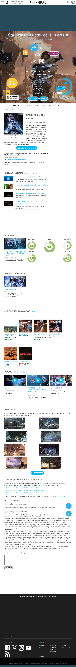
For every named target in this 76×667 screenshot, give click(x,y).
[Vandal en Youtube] (28, 647)
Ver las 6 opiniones (59, 496)
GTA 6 (20, 3)
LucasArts (41, 79)
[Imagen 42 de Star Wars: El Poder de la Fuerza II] (16, 436)
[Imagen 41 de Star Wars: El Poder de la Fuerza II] (49, 423)
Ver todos (35, 311)
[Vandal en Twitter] (14, 647)
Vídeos (59, 105)
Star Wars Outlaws (24, 334)
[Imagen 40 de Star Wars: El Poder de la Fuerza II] (51, 436)
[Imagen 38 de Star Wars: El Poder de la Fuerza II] (16, 463)
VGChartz (41, 656)
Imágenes (52, 105)
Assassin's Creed (15, 1)
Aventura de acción (35, 39)
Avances (37, 105)
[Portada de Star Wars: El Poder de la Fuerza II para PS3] (13, 123)
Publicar (9, 567)
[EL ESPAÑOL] (73, 2)
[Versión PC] (42, 61)
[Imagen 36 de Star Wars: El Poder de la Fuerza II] (51, 463)
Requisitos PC (38, 93)
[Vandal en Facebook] (7, 647)
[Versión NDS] (38, 54)
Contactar (41, 648)
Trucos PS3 (33, 98)
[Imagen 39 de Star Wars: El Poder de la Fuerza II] (14, 450)
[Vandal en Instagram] (21, 647)
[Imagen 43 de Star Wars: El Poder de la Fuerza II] (14, 423)
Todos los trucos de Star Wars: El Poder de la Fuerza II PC (21, 493)
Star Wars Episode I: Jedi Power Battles (10, 335)
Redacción (41, 645)
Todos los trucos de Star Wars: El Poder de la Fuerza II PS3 (21, 488)
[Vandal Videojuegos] (38, 2)
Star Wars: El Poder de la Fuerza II (38, 35)
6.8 (12, 83)
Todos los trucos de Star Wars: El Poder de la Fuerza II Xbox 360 (23, 490)
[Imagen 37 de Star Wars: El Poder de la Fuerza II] (49, 450)
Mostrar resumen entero (26, 148)
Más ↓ (33, 2)
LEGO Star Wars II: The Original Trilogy (54, 335)
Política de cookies (66, 648)
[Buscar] (68, 2)
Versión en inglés (38, 660)
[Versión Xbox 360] (34, 61)
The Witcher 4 (14, 3)
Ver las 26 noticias (31, 173)
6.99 (64, 82)
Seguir (61, 88)
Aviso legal (64, 645)
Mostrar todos (37, 473)
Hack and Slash (48, 39)
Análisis (44, 105)
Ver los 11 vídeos (19, 372)
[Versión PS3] (34, 47)
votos (64, 97)
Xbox (22, 1)
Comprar (54, 53)
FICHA (15, 105)
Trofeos (44, 98)
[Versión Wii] (42, 47)
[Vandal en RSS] (7, 653)
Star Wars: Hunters (24, 361)
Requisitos (22, 105)
